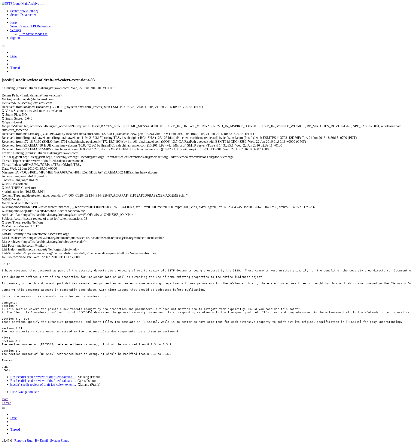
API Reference (40, 26)
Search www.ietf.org (24, 11)
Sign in (15, 38)
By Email (41, 440)
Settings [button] (15, 30)
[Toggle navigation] (41, 4)
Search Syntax (20, 26)
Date (13, 56)
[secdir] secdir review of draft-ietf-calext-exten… (43, 384)
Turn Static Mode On (33, 34)
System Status (59, 440)
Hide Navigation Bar (24, 392)
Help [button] (13, 22)
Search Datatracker (23, 14)
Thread (15, 68)
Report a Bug (23, 440)
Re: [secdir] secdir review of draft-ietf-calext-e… (43, 377)
